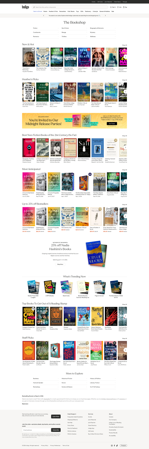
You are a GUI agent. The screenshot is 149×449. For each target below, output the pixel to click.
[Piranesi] (70, 316)
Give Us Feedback (72, 428)
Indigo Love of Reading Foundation (115, 423)
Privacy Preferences (55, 445)
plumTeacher (91, 422)
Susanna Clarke (68, 329)
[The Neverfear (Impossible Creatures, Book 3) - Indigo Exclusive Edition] (84, 181)
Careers (111, 417)
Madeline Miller (54, 329)
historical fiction (111, 399)
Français (125, 1)
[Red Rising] (111, 316)
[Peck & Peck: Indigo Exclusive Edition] (70, 92)
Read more (25, 403)
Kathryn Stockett (40, 70)
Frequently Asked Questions (75, 417)
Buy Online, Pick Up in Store (95, 434)
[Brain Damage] (111, 57)
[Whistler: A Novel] (84, 92)
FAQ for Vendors (72, 434)
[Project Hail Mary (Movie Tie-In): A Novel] (42, 316)
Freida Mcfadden (110, 70)
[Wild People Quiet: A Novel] (111, 92)
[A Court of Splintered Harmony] (29, 181)
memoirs (122, 399)
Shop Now (60, 264)
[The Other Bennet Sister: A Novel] (97, 92)
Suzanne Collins (54, 365)
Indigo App (91, 428)
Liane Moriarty (68, 71)
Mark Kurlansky (82, 160)
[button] (38, 12)
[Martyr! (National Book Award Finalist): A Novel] (97, 316)
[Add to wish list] (33, 65)
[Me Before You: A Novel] (97, 350)
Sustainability (112, 430)
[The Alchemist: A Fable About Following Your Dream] (29, 350)
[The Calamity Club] (42, 57)
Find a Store (71, 425)
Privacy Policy (44, 445)
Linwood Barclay (55, 70)
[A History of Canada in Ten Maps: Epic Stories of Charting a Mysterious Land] (43, 147)
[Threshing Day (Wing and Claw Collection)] (41, 181)
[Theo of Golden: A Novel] (96, 216)
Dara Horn (25, 106)
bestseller (47, 399)
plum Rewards (108, 1)
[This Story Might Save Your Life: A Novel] (110, 350)
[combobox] (71, 7)
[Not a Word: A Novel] (57, 57)
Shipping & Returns (73, 419)
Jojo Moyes (94, 365)
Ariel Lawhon (39, 106)
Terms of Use (66, 445)
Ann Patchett (81, 105)
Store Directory (92, 425)
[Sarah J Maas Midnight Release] (74, 121)
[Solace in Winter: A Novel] (56, 92)
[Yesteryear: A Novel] (82, 216)
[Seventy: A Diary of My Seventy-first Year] (98, 57)
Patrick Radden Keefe (124, 106)
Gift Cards (100, 1)
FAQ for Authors (72, 431)
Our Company (113, 419)
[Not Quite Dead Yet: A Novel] (69, 350)
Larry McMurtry (122, 365)
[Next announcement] (105, 15)
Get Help (70, 422)
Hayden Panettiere (28, 71)
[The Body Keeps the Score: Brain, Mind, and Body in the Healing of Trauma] (97, 147)
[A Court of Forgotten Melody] (54, 181)
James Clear (80, 365)
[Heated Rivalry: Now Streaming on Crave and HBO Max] (84, 316)
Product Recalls (113, 433)
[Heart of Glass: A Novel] (84, 57)
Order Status (117, 1)
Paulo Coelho (26, 365)
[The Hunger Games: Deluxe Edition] (56, 350)
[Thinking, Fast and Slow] (111, 147)
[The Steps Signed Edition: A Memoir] (99, 181)
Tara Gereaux (108, 106)
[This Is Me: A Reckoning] (29, 57)
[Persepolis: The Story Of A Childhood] (29, 147)
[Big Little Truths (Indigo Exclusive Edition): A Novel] (70, 57)
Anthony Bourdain (55, 162)
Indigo (27, 445)
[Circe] (56, 316)
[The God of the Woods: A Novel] (42, 350)
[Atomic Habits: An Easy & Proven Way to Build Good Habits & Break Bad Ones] (83, 350)
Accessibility (112, 435)
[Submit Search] (34, 7)
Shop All (124, 45)
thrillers (104, 399)
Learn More (56, 416)
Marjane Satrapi (27, 162)
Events (93, 1)
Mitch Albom (67, 162)
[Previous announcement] (44, 15)
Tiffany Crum (107, 365)
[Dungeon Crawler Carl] (29, 316)
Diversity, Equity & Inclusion (116, 427)
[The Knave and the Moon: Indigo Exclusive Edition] (67, 181)
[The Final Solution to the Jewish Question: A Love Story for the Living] (29, 92)
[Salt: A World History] (84, 147)
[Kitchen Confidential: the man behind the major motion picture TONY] (56, 147)
